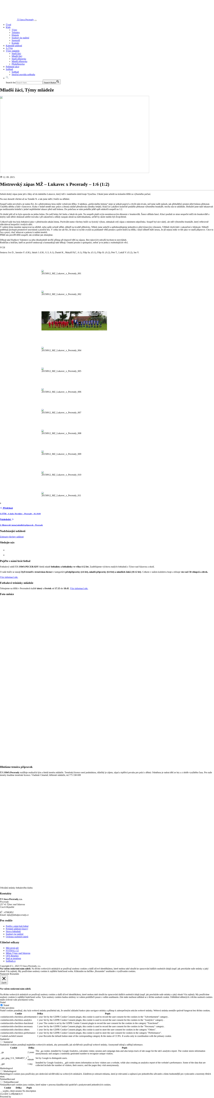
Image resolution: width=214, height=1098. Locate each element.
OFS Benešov (12, 956)
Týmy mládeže (13, 51)
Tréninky (16, 32)
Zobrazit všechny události (12, 536)
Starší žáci (16, 53)
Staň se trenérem (13, 958)
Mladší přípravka (19, 61)
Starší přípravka (19, 59)
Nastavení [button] (4, 974)
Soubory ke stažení (20, 37)
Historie (15, 35)
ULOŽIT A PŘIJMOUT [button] (11, 1094)
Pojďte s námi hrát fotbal (17, 926)
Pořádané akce (12, 66)
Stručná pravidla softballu (23, 74)
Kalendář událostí (14, 45)
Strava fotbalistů (13, 931)
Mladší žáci (17, 56)
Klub (8, 27)
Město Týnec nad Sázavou (18, 953)
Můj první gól (12, 948)
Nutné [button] (3, 1002)
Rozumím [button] (14, 974)
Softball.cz (11, 961)
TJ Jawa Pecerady (25, 19)
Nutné (6, 1005)
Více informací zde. (9, 577)
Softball (9, 69)
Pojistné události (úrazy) (17, 929)
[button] (7, 78)
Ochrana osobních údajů (17, 936)
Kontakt (15, 43)
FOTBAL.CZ (12, 950)
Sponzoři (16, 40)
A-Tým (9, 48)
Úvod (8, 24)
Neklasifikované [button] (7, 1079)
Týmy (14, 30)
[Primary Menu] (35, 20)
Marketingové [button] (6, 1068)
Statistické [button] (4, 1039)
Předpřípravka (18, 64)
